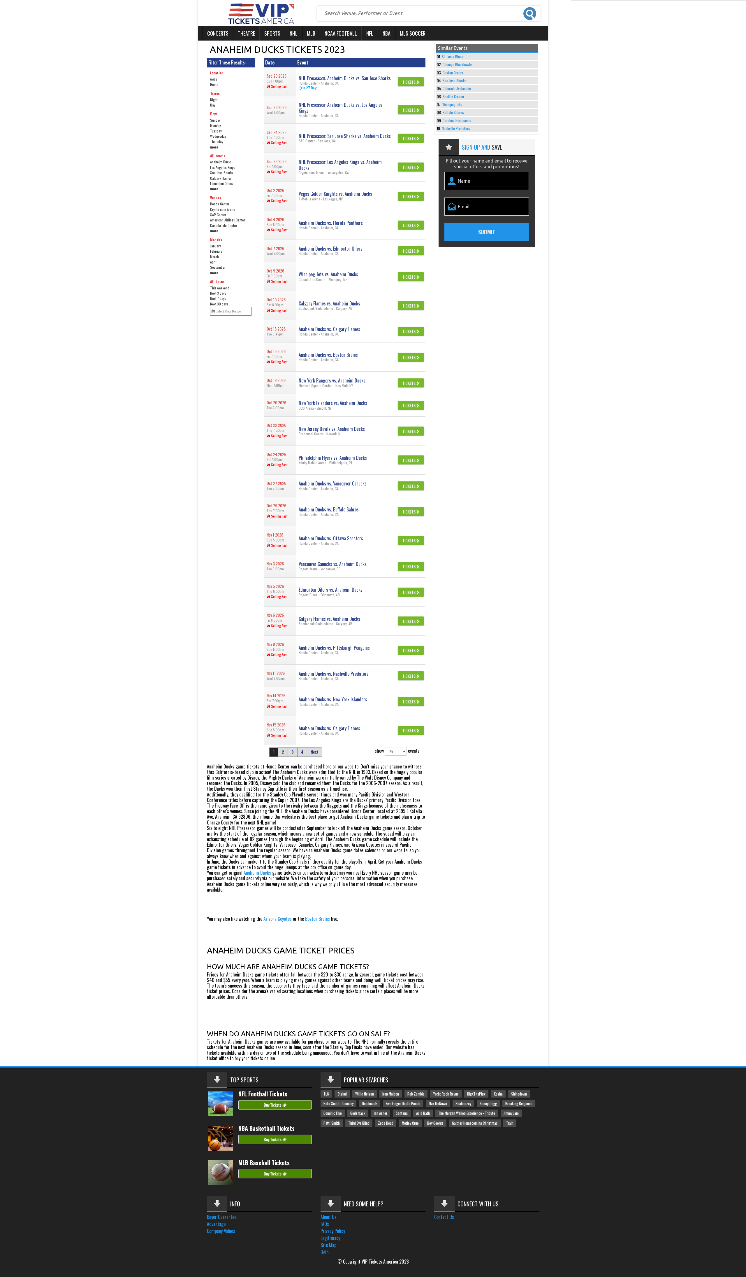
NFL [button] (369, 33)
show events (397, 750)
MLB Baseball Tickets (264, 1162)
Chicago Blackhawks (458, 64)
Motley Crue (410, 1123)
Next (315, 752)
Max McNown (438, 1103)
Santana (402, 1113)
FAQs (325, 1223)
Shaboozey (463, 1103)
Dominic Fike (332, 1113)
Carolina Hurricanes (457, 120)
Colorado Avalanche (457, 88)
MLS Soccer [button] (412, 33)
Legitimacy (330, 1237)
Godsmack (357, 1113)
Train (509, 1123)
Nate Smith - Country (338, 1103)
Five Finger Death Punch (403, 1103)
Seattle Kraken (453, 96)
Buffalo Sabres (453, 112)
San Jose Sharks (455, 80)
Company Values (221, 1230)
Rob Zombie (416, 1094)
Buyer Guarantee (221, 1216)
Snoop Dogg (488, 1103)
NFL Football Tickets (262, 1093)
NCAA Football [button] (341, 33)
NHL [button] (294, 33)
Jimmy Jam (511, 1113)
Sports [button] (272, 33)
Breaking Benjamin (518, 1103)
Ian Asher (380, 1113)
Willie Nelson (364, 1094)
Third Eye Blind (359, 1123)
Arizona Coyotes (277, 918)
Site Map (328, 1244)
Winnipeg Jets (452, 104)
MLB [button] (311, 33)
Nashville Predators (456, 128)
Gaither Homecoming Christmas (475, 1123)
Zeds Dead (385, 1123)
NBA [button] (386, 33)
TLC (326, 1094)
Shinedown (519, 1094)
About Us (329, 1216)
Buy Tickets (273, 1105)
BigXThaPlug (476, 1094)
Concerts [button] (217, 33)
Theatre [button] (246, 33)
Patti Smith (331, 1123)
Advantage (216, 1223)
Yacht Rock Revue (446, 1094)
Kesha (498, 1094)
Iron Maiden (390, 1094)
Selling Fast (278, 86)
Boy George (435, 1123)
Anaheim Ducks (257, 872)
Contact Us (444, 1216)
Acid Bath (423, 1113)
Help (324, 1252)
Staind (342, 1094)
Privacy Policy (333, 1230)
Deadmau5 (369, 1103)
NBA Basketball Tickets (266, 1128)
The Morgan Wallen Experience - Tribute (466, 1113)
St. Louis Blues (452, 57)
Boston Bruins (317, 918)
